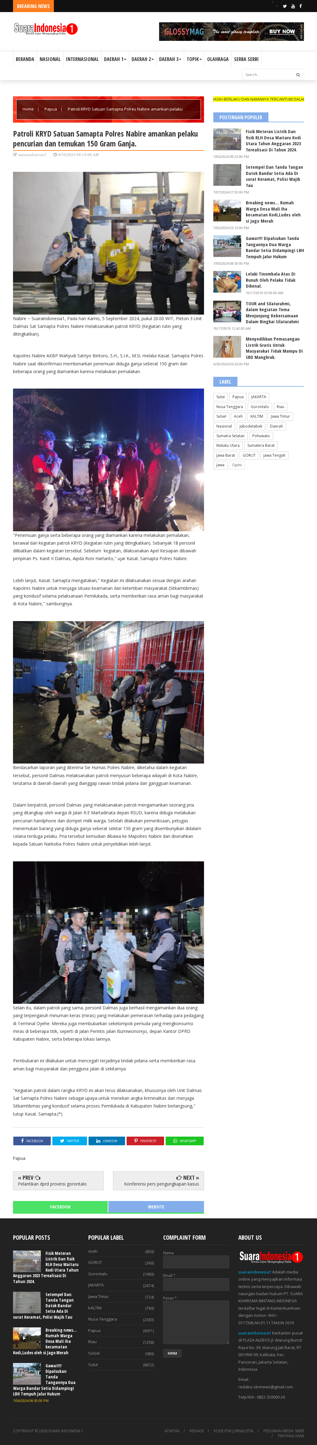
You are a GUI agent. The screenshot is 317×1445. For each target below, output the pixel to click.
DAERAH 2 (141, 59)
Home (29, 109)
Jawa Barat (225, 455)
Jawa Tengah (274, 455)
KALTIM (256, 416)
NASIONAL (50, 59)
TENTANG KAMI (290, 1436)
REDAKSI (196, 1431)
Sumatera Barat (261, 445)
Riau (280, 406)
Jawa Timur (280, 416)
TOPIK (193, 59)
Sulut (220, 396)
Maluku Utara (228, 445)
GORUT (249, 455)
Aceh (238, 416)
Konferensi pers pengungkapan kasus (161, 1184)
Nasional (224, 426)
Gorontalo (260, 406)
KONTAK (172, 1431)
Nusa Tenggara (229, 406)
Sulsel (221, 416)
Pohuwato (261, 435)
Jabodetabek (251, 426)
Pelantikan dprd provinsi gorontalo (52, 1184)
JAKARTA (258, 396)
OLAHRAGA (218, 59)
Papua (51, 109)
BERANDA (25, 59)
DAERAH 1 (113, 59)
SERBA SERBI (246, 59)
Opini (237, 465)
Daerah (276, 426)
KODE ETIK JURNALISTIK (234, 1431)
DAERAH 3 (168, 59)
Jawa (220, 465)
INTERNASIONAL (82, 59)
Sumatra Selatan (230, 435)
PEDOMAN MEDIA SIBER (283, 1431)
